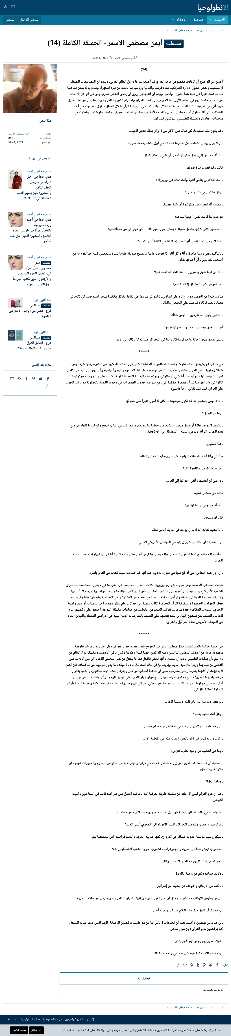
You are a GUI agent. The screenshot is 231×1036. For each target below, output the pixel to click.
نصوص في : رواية (39, 158)
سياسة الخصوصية (52, 1019)
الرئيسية (219, 20)
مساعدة (198, 20)
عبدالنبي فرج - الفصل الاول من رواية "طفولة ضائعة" (34, 343)
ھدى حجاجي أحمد (39, 171)
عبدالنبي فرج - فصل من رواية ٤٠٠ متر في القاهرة (30, 311)
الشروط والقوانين (74, 1019)
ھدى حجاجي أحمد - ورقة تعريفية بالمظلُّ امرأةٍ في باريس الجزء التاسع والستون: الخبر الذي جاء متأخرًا (30, 231)
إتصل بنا (90, 1019)
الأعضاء (181, 20)
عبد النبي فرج (42, 300)
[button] (210, 20)
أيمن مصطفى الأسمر (124, 58)
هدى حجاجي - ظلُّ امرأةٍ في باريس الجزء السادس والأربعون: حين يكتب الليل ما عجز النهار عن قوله (32, 274)
